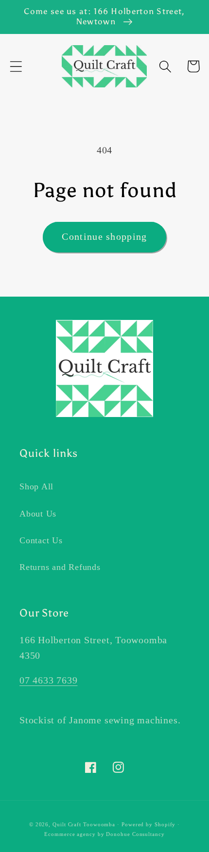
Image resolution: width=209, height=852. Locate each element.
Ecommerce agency (70, 834)
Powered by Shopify (148, 824)
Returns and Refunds (60, 567)
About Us (37, 513)
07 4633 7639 (48, 680)
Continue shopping (104, 237)
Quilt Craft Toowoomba (83, 824)
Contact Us (41, 540)
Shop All (36, 486)
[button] (16, 66)
